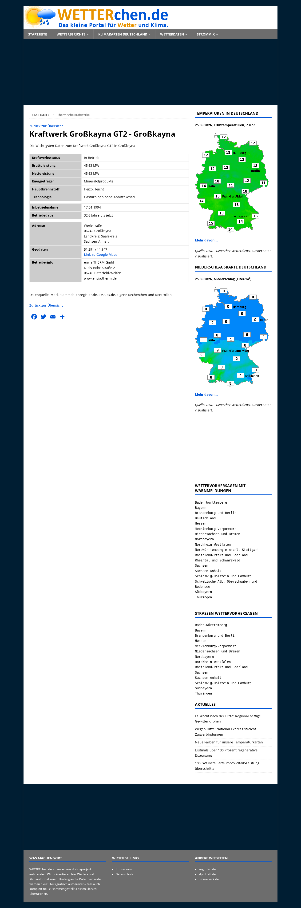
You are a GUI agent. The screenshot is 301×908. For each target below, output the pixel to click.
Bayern (200, 507)
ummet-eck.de (208, 879)
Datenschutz (124, 874)
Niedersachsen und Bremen (217, 534)
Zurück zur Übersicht (46, 126)
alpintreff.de (207, 874)
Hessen (200, 523)
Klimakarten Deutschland (122, 34)
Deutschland (205, 518)
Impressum (124, 869)
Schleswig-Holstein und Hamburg (223, 576)
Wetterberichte (71, 34)
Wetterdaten (172, 34)
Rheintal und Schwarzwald (217, 560)
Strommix (206, 34)
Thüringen (203, 597)
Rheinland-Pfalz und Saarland (221, 555)
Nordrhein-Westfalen (213, 544)
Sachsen (201, 565)
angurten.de (207, 869)
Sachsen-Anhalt (208, 571)
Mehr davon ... (206, 240)
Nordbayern (204, 539)
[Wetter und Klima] (150, 26)
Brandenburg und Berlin (215, 513)
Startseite (37, 34)
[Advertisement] (150, 72)
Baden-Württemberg (211, 502)
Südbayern (203, 592)
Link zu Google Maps (100, 254)
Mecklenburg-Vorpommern (215, 529)
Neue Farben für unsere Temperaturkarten (229, 742)
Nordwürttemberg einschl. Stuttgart (227, 550)
